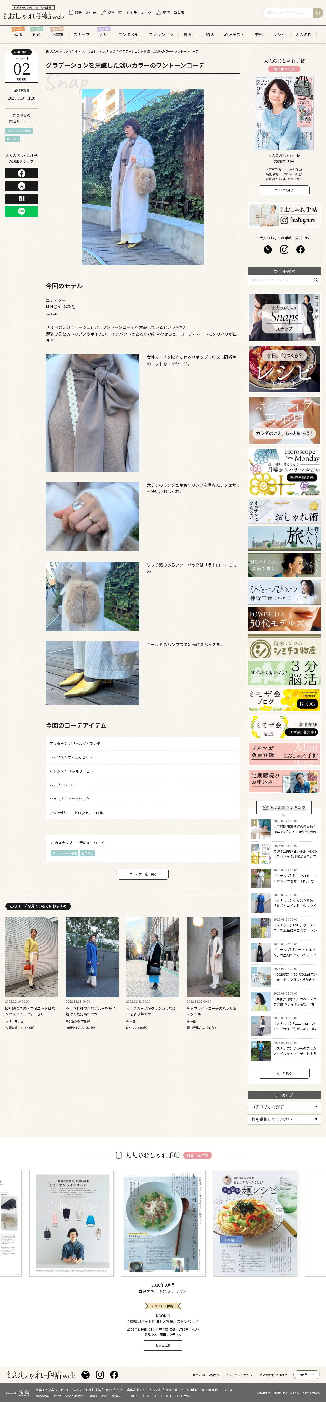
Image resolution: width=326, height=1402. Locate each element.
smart (57, 1395)
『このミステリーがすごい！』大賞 (165, 1395)
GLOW (228, 1389)
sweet (109, 1389)
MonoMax (42, 1395)
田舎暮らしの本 (97, 1395)
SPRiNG (192, 1389)
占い (104, 34)
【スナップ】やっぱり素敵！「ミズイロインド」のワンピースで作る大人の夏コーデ (294, 906)
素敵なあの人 (136, 1389)
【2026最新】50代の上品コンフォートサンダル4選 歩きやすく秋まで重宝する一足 (295, 979)
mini (120, 1389)
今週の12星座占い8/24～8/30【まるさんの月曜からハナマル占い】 (295, 856)
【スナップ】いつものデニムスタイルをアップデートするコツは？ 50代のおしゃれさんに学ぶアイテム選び (294, 1056)
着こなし (13, 139)
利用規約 (199, 1375)
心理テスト (234, 34)
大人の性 (303, 34)
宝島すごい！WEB (124, 1395)
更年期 (57, 34)
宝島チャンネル (46, 1389)
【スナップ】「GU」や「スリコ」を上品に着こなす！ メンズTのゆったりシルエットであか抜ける (295, 933)
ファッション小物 (19, 131)
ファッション (161, 34)
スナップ (81, 34)
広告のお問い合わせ (273, 1375)
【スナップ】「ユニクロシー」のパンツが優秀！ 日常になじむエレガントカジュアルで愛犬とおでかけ (295, 883)
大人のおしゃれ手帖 (87, 1389)
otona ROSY (174, 1389)
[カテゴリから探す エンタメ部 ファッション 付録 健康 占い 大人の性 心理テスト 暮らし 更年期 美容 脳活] (284, 1107)
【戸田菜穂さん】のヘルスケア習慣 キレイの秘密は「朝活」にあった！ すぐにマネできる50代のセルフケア (295, 1007)
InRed (65, 1389)
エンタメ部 (128, 34)
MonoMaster (74, 1395)
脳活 (210, 34)
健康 (18, 34)
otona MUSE (211, 1389)
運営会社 (215, 1375)
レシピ (279, 34)
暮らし (189, 34)
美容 (259, 34)
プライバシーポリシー (240, 1375)
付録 (37, 34)
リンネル (156, 1389)
